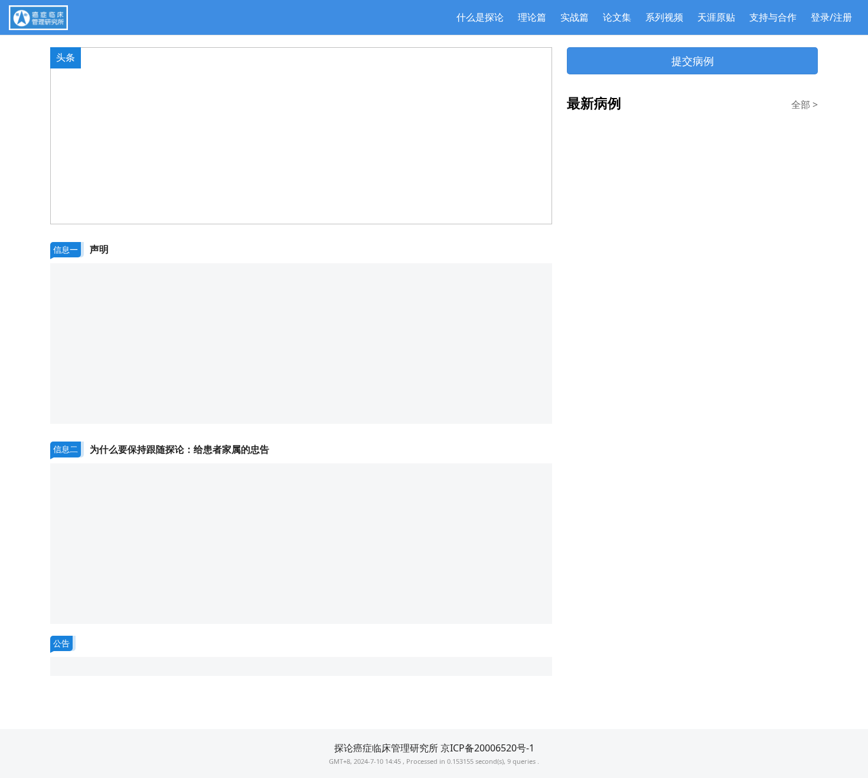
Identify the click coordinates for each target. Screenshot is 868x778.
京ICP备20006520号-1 (487, 747)
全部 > (804, 104)
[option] (301, 135)
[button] (291, 215)
